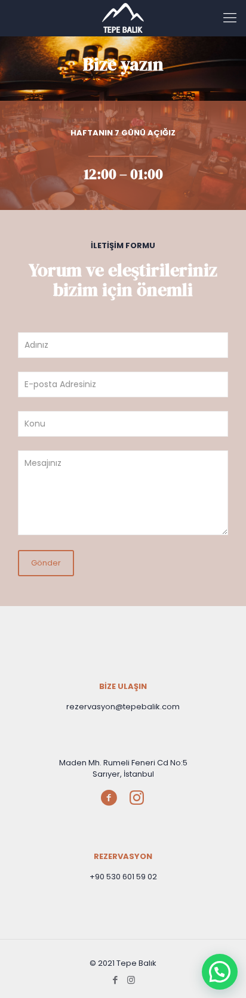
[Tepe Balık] (123, 18)
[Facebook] (115, 980)
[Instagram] (131, 980)
